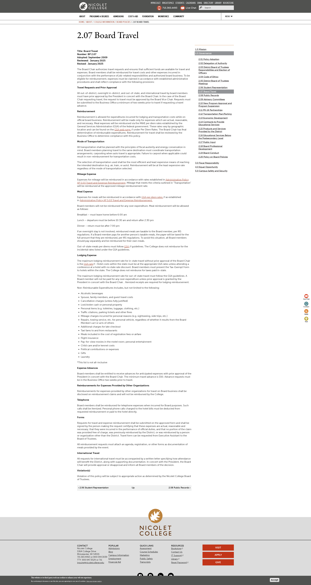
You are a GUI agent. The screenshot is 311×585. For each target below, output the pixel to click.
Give (218, 562)
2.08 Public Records (179, 487)
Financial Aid (114, 562)
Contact (306, 307)
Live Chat (191, 7)
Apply (306, 314)
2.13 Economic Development (213, 118)
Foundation (148, 16)
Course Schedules (149, 551)
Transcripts (145, 562)
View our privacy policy (94, 581)
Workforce (163, 16)
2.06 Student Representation (93, 487)
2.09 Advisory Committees (212, 99)
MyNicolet (156, 2)
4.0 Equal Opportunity (206, 167)
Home (81, 22)
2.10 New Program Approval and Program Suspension (215, 104)
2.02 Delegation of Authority (213, 63)
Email (199, 2)
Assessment (145, 548)
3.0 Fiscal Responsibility (207, 163)
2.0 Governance (203, 53)
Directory (208, 2)
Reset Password (179, 562)
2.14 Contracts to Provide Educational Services (211, 123)
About (82, 16)
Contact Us (176, 552)
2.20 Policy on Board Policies (213, 157)
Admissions (118, 16)
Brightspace (168, 2)
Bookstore (228, 2)
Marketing (145, 555)
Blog (110, 551)
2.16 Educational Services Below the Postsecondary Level (215, 137)
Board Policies (123, 22)
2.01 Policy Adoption (209, 59)
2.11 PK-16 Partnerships (210, 110)
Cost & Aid (133, 16)
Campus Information (118, 555)
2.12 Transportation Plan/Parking (215, 114)
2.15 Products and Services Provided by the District (212, 130)
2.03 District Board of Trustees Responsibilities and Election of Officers (214, 70)
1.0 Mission (200, 49)
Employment (114, 558)
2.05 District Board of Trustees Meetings (214, 82)
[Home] (93, 6)
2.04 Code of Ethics (208, 76)
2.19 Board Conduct (209, 153)
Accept (274, 580)
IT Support (176, 555)
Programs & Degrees (99, 16)
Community (178, 16)
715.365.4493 (169, 7)
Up (133, 487)
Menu (227, 16)
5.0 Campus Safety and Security (211, 171)
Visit (306, 322)
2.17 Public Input (207, 142)
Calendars (191, 2)
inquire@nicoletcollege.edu (90, 562)
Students (179, 2)
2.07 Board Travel (207, 91)
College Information (104, 22)
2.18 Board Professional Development (210, 147)
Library (218, 2)
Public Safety (146, 558)
